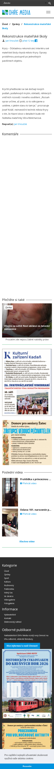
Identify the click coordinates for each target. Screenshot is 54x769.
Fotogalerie (9, 603)
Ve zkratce (8, 596)
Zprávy (16, 24)
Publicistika (9, 589)
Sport (6, 578)
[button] (34, 758)
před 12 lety (28, 40)
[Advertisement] (27, 75)
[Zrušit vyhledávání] (49, 3)
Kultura (7, 581)
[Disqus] (27, 177)
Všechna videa (27, 541)
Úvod (5, 24)
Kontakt (7, 618)
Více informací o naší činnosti (22, 645)
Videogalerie (9, 599)
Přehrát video (29, 483)
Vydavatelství (10, 614)
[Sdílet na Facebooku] (36, 40)
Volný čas (8, 592)
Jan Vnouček (12, 40)
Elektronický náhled (12, 622)
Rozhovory (9, 585)
